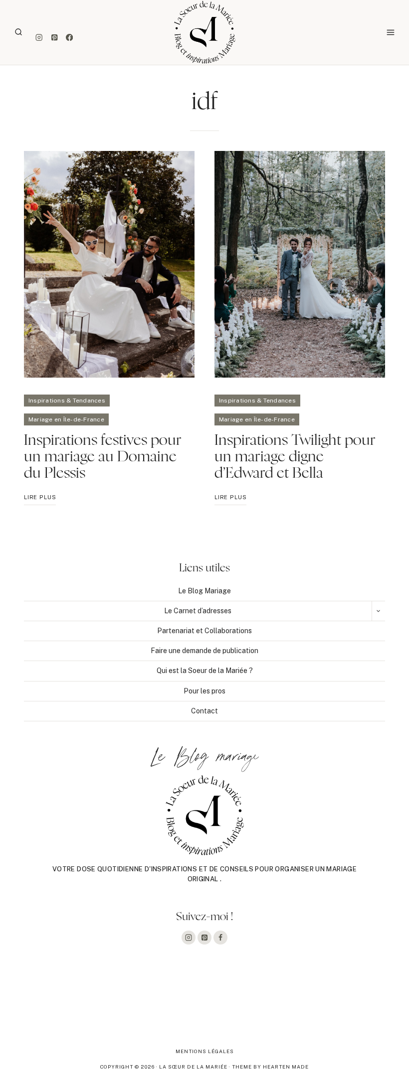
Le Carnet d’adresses (197, 611)
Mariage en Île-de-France (66, 419)
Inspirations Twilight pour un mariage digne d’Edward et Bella (295, 457)
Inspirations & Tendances (66, 400)
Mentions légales (205, 1051)
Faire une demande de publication (204, 651)
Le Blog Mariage (204, 591)
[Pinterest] (54, 37)
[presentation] (109, 264)
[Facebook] (69, 37)
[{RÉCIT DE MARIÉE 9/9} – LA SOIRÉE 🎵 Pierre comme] (40, 1005)
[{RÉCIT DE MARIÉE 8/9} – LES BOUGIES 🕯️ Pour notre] (122, 1005)
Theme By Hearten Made (270, 1067)
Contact (204, 711)
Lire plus (40, 499)
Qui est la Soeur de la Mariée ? (205, 671)
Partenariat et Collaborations (204, 631)
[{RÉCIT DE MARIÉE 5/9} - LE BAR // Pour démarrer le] (368, 1005)
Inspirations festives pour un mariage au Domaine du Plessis (103, 457)
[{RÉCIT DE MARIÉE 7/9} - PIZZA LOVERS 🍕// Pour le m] (204, 1005)
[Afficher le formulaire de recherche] (18, 32)
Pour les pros (204, 691)
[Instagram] (39, 37)
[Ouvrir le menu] (390, 32)
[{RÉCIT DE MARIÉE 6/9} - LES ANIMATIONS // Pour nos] (286, 1005)
